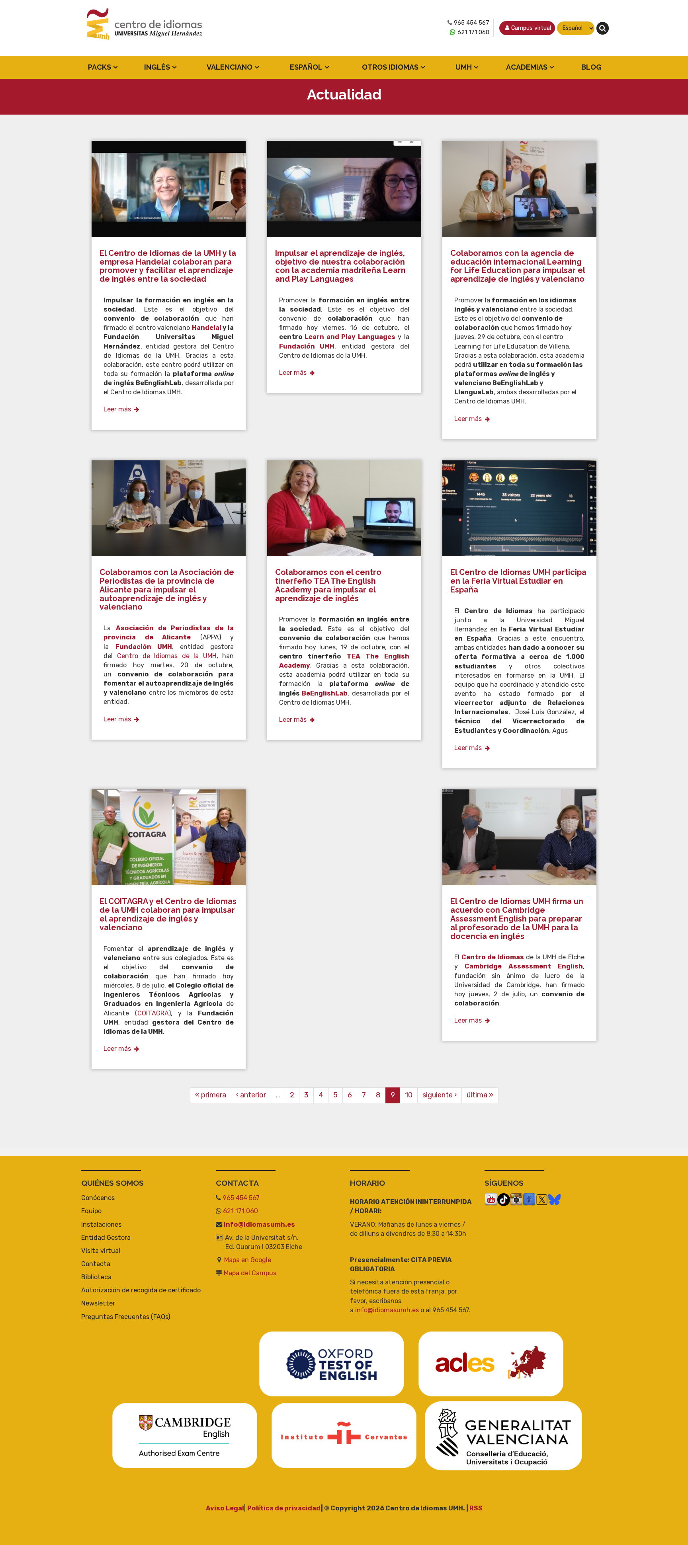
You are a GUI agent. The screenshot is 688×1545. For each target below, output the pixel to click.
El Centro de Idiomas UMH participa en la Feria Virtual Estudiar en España (518, 580)
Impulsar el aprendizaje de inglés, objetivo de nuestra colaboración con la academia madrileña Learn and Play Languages (340, 266)
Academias (526, 67)
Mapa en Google (247, 1260)
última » (480, 1095)
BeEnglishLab (325, 693)
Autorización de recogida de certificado (141, 1290)
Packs (99, 67)
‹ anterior (251, 1095)
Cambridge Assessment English (523, 966)
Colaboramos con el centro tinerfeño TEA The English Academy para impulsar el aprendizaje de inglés (328, 585)
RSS (476, 1508)
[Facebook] (529, 1199)
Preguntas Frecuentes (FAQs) (125, 1317)
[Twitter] (542, 1199)
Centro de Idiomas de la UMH (167, 656)
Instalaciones (101, 1224)
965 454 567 (471, 22)
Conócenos (98, 1198)
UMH (463, 67)
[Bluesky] (554, 1199)
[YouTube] (491, 1199)
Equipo (91, 1211)
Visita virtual (100, 1251)
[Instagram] (516, 1199)
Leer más (117, 409)
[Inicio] (145, 28)
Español (306, 67)
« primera (210, 1095)
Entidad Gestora (106, 1237)
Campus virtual (531, 28)
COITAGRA (153, 1013)
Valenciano (229, 67)
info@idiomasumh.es (259, 1224)
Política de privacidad (284, 1508)
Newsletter (98, 1303)
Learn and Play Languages (350, 337)
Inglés (157, 67)
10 (408, 1095)
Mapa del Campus (250, 1273)
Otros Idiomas (390, 67)
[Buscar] (602, 28)
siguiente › (439, 1095)
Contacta (95, 1264)
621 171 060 (473, 32)
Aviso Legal (225, 1508)
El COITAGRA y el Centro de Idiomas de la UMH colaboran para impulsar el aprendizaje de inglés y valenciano (168, 914)
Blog (591, 67)
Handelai (207, 327)
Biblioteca (96, 1277)
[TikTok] (503, 1199)
